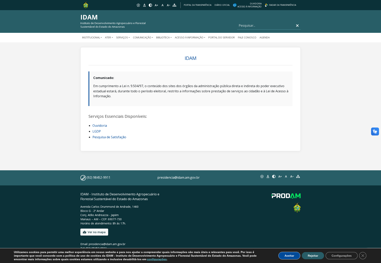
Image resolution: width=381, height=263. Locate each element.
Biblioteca (163, 37)
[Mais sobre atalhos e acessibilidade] (261, 176)
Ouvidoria (99, 125)
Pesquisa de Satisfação (109, 137)
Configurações (342, 255)
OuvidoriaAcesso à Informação (250, 5)
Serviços (122, 37)
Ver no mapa (97, 232)
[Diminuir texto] (168, 5)
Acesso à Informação (189, 37)
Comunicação (142, 37)
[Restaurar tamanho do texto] (162, 5)
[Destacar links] (144, 5)
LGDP (96, 131)
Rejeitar (313, 255)
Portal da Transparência (197, 5)
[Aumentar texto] (156, 5)
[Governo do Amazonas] (85, 5)
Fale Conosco (247, 37)
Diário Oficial (222, 5)
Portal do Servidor (221, 37)
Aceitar (289, 255)
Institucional (91, 37)
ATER (108, 37)
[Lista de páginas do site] (298, 176)
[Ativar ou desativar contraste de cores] (150, 5)
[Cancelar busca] (297, 25)
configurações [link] (157, 259)
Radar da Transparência (282, 5)
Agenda (265, 37)
